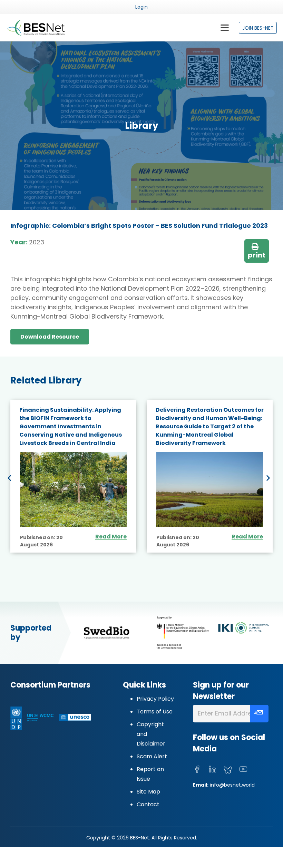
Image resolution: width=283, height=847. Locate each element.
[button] (224, 27)
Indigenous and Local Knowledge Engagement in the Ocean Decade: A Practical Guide (209, 418)
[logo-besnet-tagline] (35, 27)
